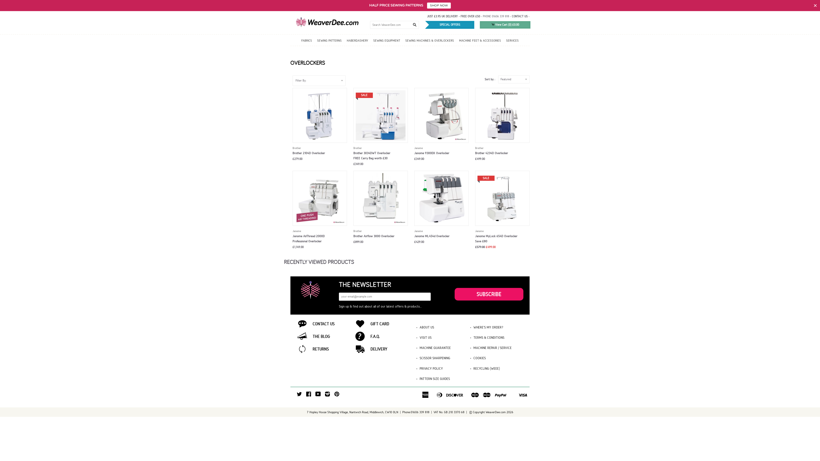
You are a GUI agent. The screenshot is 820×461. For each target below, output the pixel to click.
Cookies (479, 358)
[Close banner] (815, 5)
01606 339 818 (500, 16)
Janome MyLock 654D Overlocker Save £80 (496, 238)
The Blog (321, 336)
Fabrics (306, 40)
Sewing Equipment (386, 40)
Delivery (378, 349)
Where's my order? (488, 327)
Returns (321, 349)
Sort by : (491, 79)
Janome (418, 148)
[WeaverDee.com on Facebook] (308, 395)
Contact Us (324, 323)
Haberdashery (357, 40)
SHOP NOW (439, 5)
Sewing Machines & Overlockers (429, 40)
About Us (427, 327)
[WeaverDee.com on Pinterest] (337, 395)
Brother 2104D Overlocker (309, 153)
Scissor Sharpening (435, 358)
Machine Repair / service (492, 348)
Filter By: (301, 80)
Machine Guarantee (435, 348)
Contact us (520, 16)
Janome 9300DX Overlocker (431, 153)
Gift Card (379, 323)
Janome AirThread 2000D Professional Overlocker (309, 238)
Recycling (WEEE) (486, 368)
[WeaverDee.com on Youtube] (318, 395)
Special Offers (450, 24)
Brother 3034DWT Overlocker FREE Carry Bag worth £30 (371, 155)
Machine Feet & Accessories (480, 40)
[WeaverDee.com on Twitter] (299, 395)
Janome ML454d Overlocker (432, 236)
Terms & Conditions (488, 337)
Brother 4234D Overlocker (491, 153)
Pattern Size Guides (435, 379)
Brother (297, 148)
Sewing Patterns (329, 40)
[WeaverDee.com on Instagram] (327, 395)
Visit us (426, 337)
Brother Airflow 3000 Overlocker (373, 236)
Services (512, 40)
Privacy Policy (431, 368)
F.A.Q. (375, 336)
